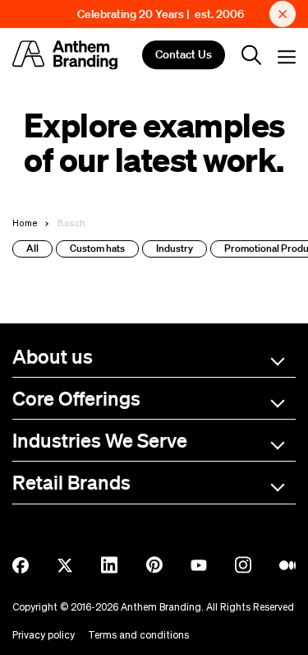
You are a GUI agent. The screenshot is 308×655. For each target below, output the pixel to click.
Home (25, 222)
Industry (174, 248)
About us (52, 356)
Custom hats (97, 248)
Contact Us (183, 55)
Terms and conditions (138, 634)
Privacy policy (43, 634)
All (32, 248)
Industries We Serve (99, 440)
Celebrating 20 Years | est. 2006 (160, 14)
